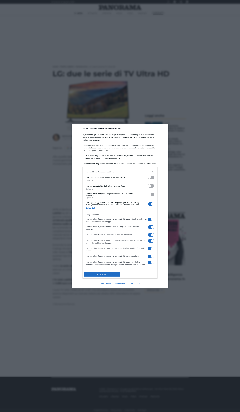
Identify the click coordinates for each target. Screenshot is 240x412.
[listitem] (120, 171)
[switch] (151, 177)
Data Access (120, 283)
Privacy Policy (134, 283)
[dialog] (120, 206)
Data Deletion (105, 283)
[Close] (163, 128)
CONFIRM (102, 274)
